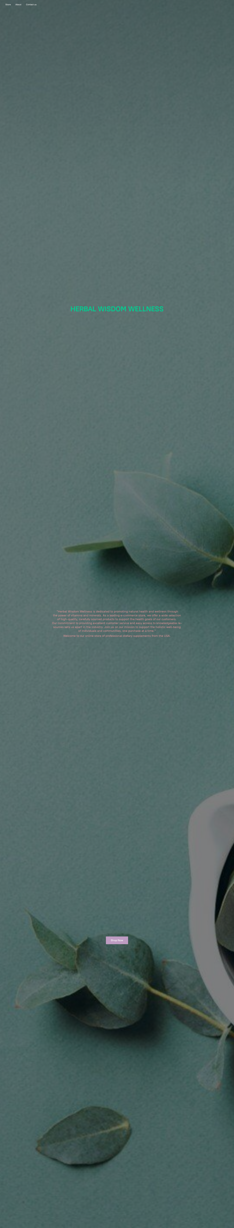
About (18, 4)
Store (8, 4)
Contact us (31, 4)
